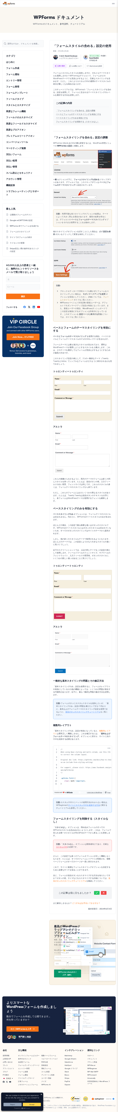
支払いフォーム (13, 154)
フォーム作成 (12, 68)
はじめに (10, 62)
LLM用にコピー (77, 66)
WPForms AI (46, 1085)
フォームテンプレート (17, 92)
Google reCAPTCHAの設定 (21, 220)
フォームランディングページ (28, 1065)
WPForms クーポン (43, 1100)
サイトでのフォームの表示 (21, 237)
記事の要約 (61, 66)
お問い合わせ (8, 1062)
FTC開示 (6, 1075)
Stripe (67, 1078)
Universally (91, 1078)
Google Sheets (70, 1059)
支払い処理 (11, 160)
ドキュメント (92, 1059)
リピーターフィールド (49, 1059)
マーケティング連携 (16, 148)
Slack (67, 1072)
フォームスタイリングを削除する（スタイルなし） (77, 121)
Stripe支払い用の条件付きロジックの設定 (24, 249)
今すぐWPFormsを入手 (20, 1029)
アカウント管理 (13, 179)
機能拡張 (10, 185)
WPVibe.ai (91, 1065)
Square (67, 1085)
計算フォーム (23, 1081)
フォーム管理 (12, 86)
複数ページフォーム (48, 1055)
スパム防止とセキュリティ (19, 172)
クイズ (43, 1081)
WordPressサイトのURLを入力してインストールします (67, 951)
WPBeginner (92, 1068)
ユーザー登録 (46, 1078)
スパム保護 (45, 1072)
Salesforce (69, 1062)
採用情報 (6, 1055)
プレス (5, 1065)
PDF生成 (44, 1062)
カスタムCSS (61, 847)
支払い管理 (11, 166)
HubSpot (68, 1065)
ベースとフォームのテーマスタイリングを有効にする (78, 114)
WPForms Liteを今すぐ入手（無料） (67, 973)
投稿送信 (44, 1065)
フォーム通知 (12, 74)
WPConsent (92, 1075)
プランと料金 (92, 1062)
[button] (97, 893)
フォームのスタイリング (20, 231)
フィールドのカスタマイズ (19, 117)
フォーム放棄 (23, 1072)
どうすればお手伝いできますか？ (86, 903)
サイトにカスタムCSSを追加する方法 (84, 805)
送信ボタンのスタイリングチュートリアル (82, 712)
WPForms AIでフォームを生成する (24, 226)
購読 (23, 296)
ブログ (5, 1072)
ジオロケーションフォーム (28, 1085)
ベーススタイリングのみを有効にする (72, 118)
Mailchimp (68, 1055)
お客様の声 (7, 1059)
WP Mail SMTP (92, 1072)
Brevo (67, 1075)
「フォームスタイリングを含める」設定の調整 (75, 110)
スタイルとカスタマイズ (18, 105)
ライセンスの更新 (17, 243)
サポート (90, 1055)
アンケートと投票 (48, 1075)
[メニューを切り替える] (113, 4)
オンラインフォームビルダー (28, 1055)
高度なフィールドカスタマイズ (21, 123)
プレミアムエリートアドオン (20, 135)
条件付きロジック (24, 1059)
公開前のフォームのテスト (21, 214)
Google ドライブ (71, 1068)
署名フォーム (46, 1068)
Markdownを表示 (96, 66)
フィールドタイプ (15, 99)
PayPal (67, 1081)
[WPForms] (9, 3)
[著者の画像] (55, 57)
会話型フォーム (24, 1062)
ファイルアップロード (26, 1078)
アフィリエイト (8, 1068)
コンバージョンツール (17, 142)
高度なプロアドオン (16, 129)
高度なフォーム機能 (16, 111)
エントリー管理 (13, 80)
